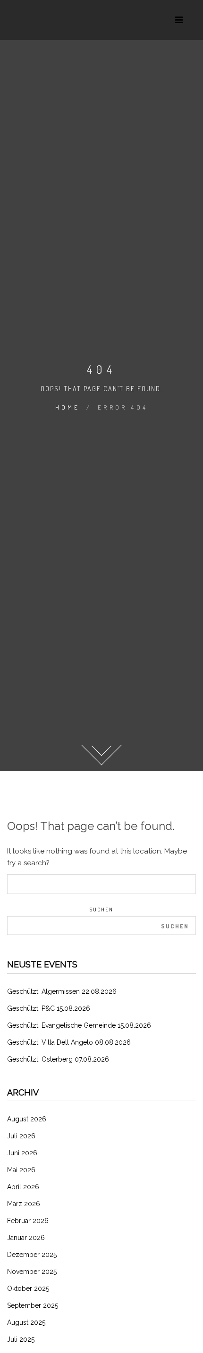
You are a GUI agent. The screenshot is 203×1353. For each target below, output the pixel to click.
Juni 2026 (22, 1153)
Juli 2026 (21, 1136)
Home (67, 407)
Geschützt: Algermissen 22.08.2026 (62, 991)
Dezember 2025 (32, 1254)
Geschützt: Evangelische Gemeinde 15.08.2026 (79, 1025)
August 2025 (26, 1322)
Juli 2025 (20, 1339)
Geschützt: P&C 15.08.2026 (48, 1008)
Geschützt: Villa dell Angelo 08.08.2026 (69, 1042)
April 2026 (23, 1187)
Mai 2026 (21, 1170)
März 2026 (23, 1204)
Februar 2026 (28, 1220)
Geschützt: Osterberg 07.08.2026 (58, 1059)
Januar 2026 (26, 1237)
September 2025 (32, 1305)
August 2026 (26, 1119)
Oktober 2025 (28, 1288)
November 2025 (32, 1271)
